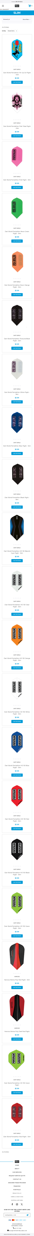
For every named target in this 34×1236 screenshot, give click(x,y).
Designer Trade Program (17, 1182)
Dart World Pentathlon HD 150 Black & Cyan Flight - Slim (17, 552)
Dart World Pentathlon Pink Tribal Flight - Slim (17, 127)
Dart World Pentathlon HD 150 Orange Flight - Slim (17, 659)
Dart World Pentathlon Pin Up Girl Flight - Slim (17, 74)
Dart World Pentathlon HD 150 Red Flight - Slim (17, 820)
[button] (17, 19)
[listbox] (12, 30)
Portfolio (17, 1189)
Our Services (17, 1172)
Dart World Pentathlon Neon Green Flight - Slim (17, 232)
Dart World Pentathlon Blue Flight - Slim (17, 446)
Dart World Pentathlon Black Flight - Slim (17, 498)
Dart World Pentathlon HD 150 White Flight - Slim (17, 713)
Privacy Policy (17, 1193)
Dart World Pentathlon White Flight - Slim (17, 393)
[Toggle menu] (5, 5)
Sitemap (28, 1234)
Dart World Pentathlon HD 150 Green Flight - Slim (17, 927)
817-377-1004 (19, 1)
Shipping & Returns (17, 1200)
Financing (17, 1186)
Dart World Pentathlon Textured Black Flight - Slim (17, 340)
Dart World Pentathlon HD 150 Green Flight (17, 1084)
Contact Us (17, 1179)
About (17, 1168)
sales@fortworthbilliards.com (18, 1230)
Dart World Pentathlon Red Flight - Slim (17, 1137)
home (17, 1165)
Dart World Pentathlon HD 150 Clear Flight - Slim (17, 606)
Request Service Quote (17, 1175)
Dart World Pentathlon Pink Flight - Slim (17, 180)
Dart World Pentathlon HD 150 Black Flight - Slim (17, 874)
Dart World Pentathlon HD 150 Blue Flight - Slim (17, 766)
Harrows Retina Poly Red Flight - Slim (17, 980)
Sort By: (4, 31)
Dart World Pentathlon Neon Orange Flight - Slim (17, 286)
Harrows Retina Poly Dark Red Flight (17, 1031)
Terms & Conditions (17, 1196)
